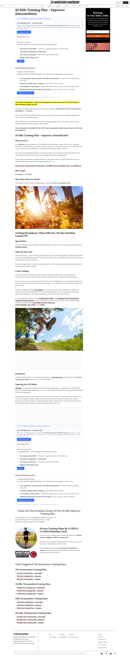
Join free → (20, 61)
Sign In (119, 2)
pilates (33, 305)
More (80, 6)
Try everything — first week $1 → (25, 92)
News (42, 6)
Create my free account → (24, 32)
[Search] (1, 6)
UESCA (49, 537)
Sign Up (125, 2)
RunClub (86, 6)
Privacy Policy (105, 39)
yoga (28, 305)
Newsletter (118, 6)
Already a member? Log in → (23, 36)
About (127, 6)
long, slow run (57, 377)
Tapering (18, 388)
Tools (123, 6)
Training (49, 6)
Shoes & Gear (57, 6)
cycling (41, 305)
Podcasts (66, 6)
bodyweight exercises (40, 303)
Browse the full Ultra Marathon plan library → (25, 67)
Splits (74, 6)
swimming (22, 305)
